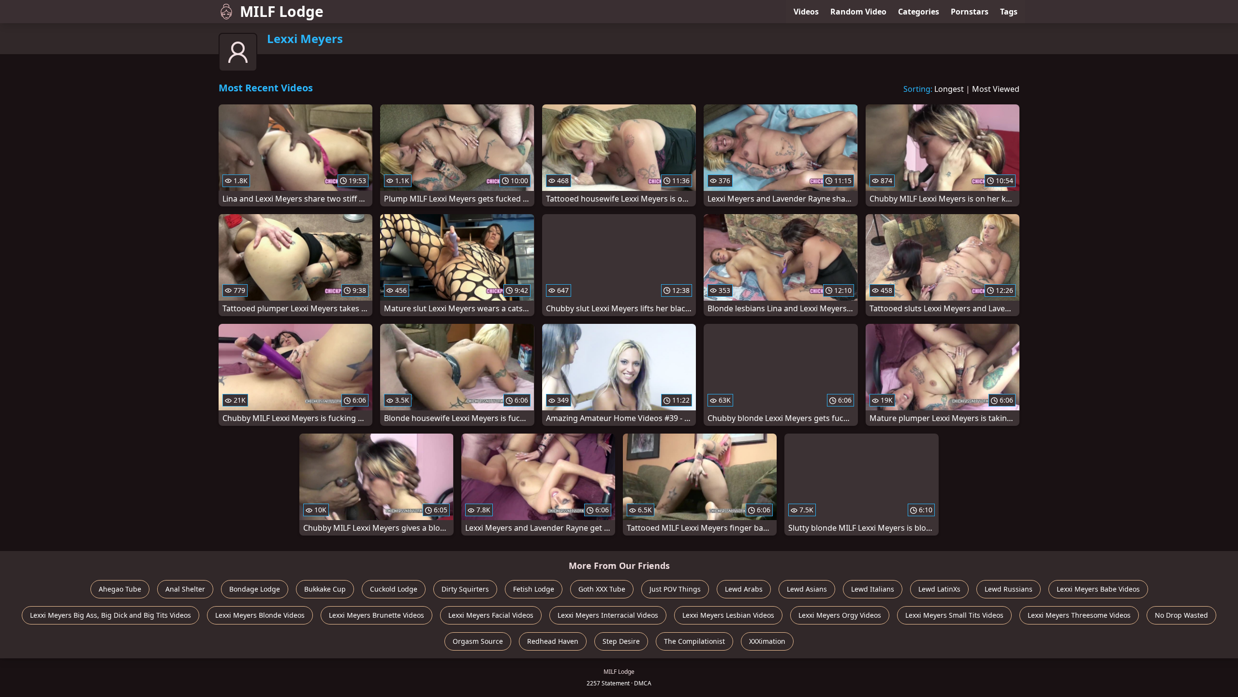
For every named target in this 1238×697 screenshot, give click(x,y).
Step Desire (621, 641)
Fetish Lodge (533, 589)
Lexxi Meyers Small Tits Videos (954, 615)
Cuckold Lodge (393, 589)
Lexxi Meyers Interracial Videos (608, 615)
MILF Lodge (282, 11)
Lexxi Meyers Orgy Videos (839, 615)
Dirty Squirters (465, 589)
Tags (1008, 11)
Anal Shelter (185, 589)
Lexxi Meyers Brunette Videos (376, 615)
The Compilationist (694, 641)
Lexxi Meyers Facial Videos (490, 615)
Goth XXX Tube (601, 589)
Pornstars (969, 11)
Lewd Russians (1008, 589)
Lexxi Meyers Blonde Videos (260, 615)
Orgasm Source (478, 641)
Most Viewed (995, 89)
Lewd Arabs (744, 589)
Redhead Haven (552, 641)
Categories (918, 11)
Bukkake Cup (325, 589)
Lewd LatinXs (939, 589)
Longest (949, 89)
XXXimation (767, 641)
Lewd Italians (872, 589)
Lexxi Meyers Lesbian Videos (728, 615)
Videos (806, 11)
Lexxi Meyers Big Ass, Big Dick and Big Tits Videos (110, 615)
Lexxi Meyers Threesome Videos (1079, 615)
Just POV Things (675, 589)
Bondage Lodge (254, 589)
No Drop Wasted (1181, 615)
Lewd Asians (807, 589)
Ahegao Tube (120, 589)
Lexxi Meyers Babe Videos (1098, 589)
